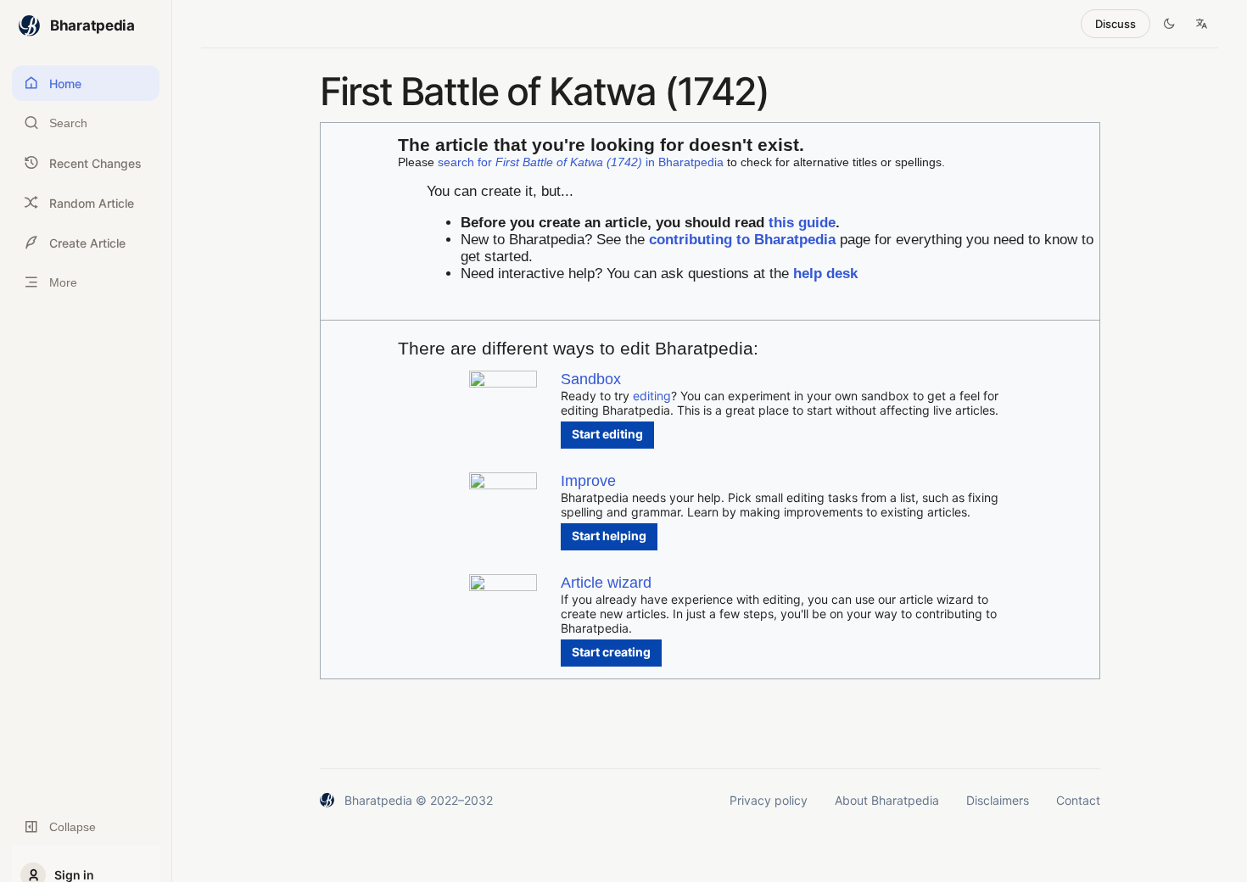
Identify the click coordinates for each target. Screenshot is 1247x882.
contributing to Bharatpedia (742, 240)
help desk (825, 273)
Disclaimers (997, 800)
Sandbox (591, 379)
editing (652, 395)
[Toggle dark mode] (1169, 23)
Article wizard (606, 582)
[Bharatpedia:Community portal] (503, 484)
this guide (802, 223)
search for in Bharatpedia (581, 162)
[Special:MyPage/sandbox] (503, 383)
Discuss (1115, 24)
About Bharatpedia (887, 800)
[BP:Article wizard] (503, 586)
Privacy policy (769, 800)
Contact (1078, 800)
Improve (588, 480)
